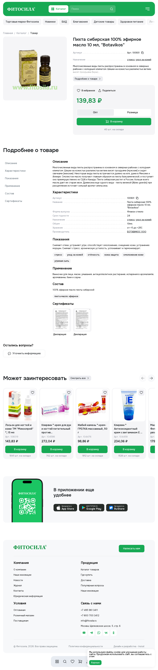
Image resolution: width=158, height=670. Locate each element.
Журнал (18, 585)
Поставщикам (21, 620)
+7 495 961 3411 (89, 610)
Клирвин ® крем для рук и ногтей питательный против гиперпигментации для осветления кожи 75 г (56, 428)
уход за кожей (143, 59)
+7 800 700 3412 (90, 615)
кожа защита (111, 254)
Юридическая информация (28, 596)
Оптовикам (19, 610)
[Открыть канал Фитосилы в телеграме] (91, 633)
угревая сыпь (61, 261)
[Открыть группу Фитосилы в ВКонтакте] (106, 633)
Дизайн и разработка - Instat (129, 646)
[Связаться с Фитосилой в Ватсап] (99, 633)
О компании (20, 569)
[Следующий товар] (151, 378)
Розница (132, 112)
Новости (18, 580)
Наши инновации (22, 574)
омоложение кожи (133, 254)
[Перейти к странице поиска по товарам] (65, 661)
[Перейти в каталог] (57, 661)
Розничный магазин (24, 615)
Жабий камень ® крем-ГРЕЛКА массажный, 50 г (92, 428)
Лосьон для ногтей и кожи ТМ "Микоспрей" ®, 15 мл (19, 428)
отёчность (94, 254)
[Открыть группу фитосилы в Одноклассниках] (113, 633)
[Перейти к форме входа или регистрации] (72, 661)
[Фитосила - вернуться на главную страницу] (21, 9)
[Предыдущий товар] (143, 378)
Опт (95, 112)
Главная (8, 33)
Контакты (19, 590)
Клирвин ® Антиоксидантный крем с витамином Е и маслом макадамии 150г (128, 428)
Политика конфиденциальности (86, 646)
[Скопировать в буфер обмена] (142, 52)
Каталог (22, 33)
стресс (131, 59)
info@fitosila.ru (89, 620)
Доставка (86, 580)
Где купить (87, 574)
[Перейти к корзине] (80, 661)
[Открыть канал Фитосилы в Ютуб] (84, 633)
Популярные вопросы (92, 585)
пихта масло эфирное (66, 296)
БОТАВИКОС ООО (136, 231)
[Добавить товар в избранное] (32, 392)
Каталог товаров (90, 569)
